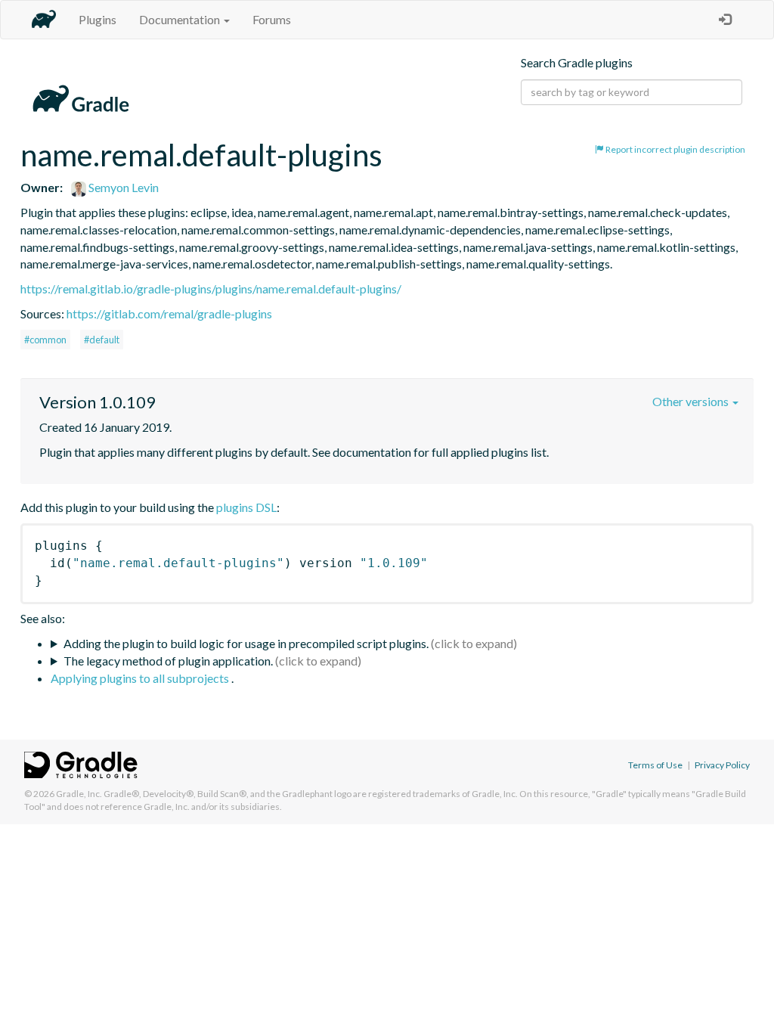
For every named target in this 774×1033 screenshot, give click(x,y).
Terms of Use (655, 765)
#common (45, 339)
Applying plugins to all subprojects (141, 678)
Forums (271, 19)
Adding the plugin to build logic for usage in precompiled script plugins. (246, 643)
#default (101, 339)
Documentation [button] (180, 19)
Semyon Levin (122, 187)
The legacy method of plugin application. (168, 660)
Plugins (97, 19)
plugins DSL (246, 507)
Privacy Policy (722, 765)
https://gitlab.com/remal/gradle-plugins (169, 313)
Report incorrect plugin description (674, 149)
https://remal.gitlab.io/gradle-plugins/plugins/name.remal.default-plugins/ (210, 288)
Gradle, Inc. (79, 793)
